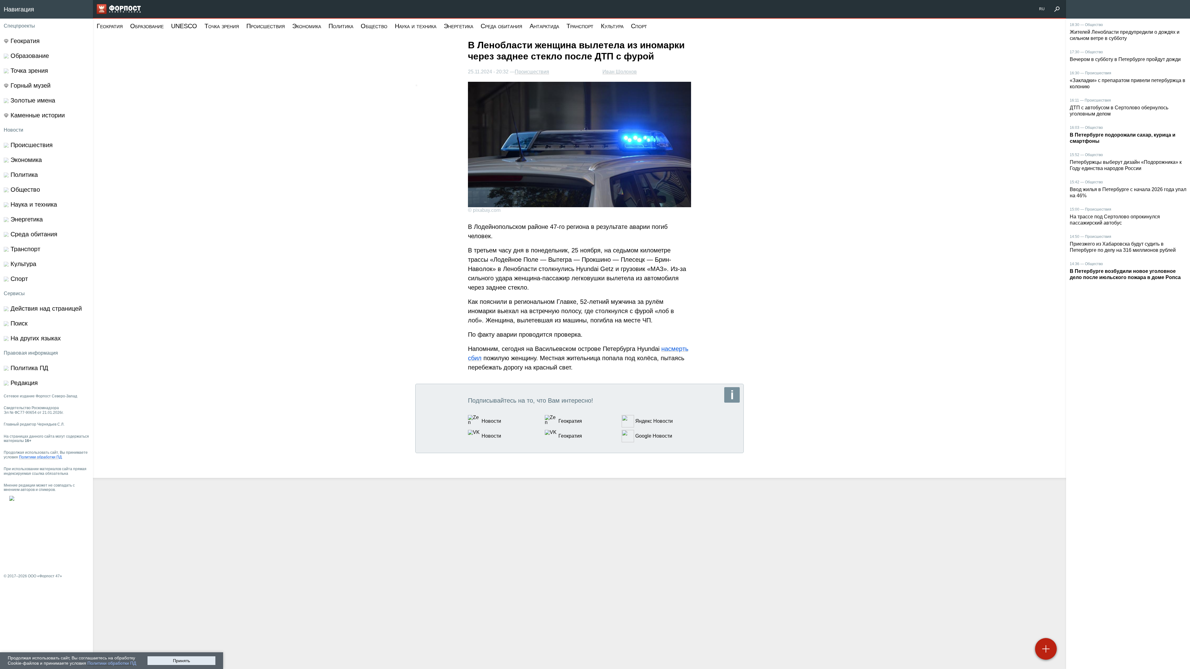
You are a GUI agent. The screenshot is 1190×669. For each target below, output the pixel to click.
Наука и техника (415, 26)
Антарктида (544, 26)
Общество (374, 26)
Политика (340, 26)
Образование (147, 26)
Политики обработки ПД (111, 663)
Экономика (306, 26)
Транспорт (579, 26)
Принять (181, 660)
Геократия (110, 26)
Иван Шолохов (619, 71)
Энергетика (458, 26)
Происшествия (265, 26)
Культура (612, 26)
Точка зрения (222, 26)
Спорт (639, 26)
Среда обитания (501, 26)
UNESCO (184, 26)
